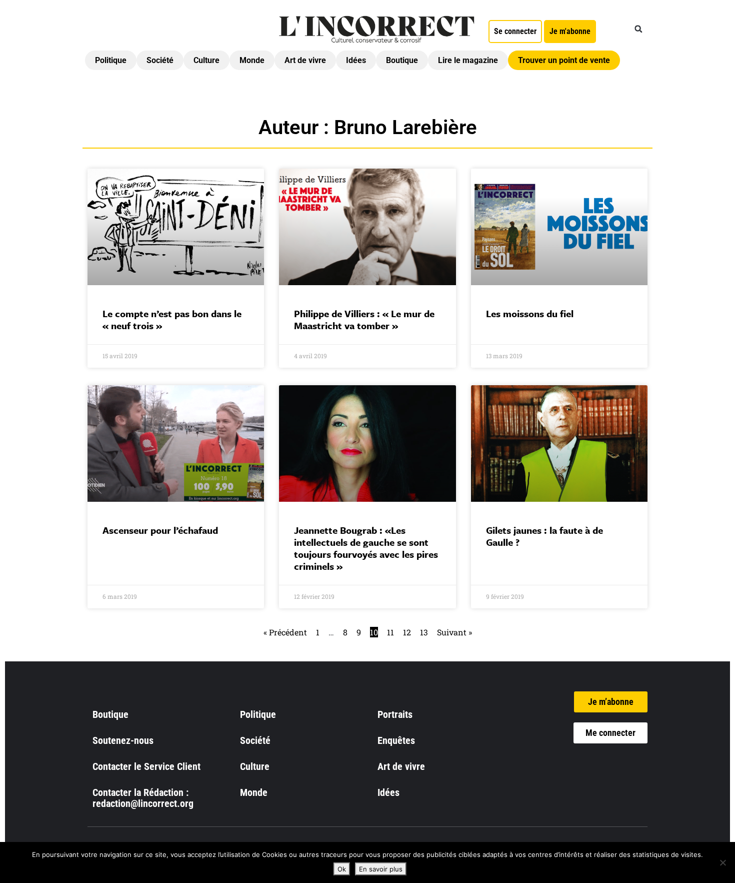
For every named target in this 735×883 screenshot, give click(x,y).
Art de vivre (305, 60)
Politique (110, 60)
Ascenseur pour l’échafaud (160, 530)
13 (424, 632)
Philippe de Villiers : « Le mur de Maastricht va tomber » (364, 319)
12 (407, 632)
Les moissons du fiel (530, 313)
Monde (252, 60)
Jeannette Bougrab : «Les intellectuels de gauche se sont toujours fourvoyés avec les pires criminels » (366, 548)
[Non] (723, 862)
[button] (639, 29)
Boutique (402, 60)
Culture (207, 60)
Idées (356, 60)
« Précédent (285, 632)
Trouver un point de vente (564, 60)
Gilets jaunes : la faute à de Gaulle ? (544, 536)
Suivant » (454, 632)
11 (390, 632)
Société (160, 60)
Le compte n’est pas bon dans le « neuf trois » (172, 319)
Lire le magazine (468, 60)
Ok (342, 869)
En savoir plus (380, 869)
